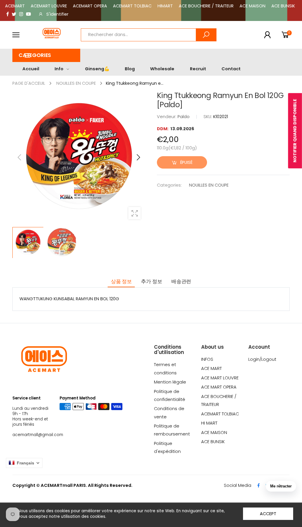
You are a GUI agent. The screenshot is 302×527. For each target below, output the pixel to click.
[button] (46, 55)
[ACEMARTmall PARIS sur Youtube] (28, 14)
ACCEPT (268, 514)
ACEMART (15, 6)
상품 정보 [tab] (121, 281)
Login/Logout (262, 359)
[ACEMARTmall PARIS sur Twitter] (14, 14)
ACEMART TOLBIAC (132, 6)
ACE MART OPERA (219, 387)
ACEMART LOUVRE (49, 6)
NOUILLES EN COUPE (209, 185)
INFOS (207, 359)
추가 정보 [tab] (151, 281)
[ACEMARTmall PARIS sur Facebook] (7, 14)
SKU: (208, 117)
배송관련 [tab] (181, 281)
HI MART (209, 423)
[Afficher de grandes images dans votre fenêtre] (134, 213)
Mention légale (170, 382)
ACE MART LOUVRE (220, 378)
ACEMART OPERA (90, 6)
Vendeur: (167, 117)
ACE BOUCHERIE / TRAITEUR (206, 6)
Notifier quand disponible (295, 130)
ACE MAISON (252, 6)
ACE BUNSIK (283, 6)
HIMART (165, 6)
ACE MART (211, 368)
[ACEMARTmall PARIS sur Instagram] (21, 14)
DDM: (163, 129)
